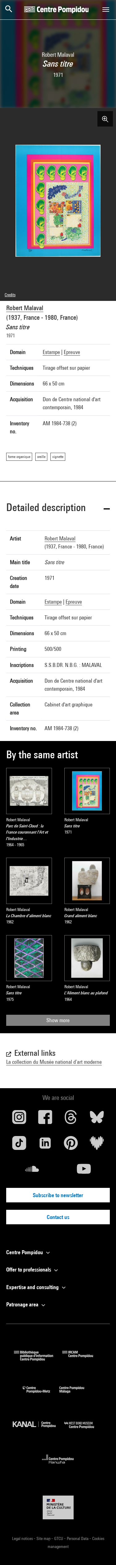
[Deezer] (97, 1145)
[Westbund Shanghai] (83, 1430)
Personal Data (78, 1538)
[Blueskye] (97, 1119)
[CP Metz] (41, 1394)
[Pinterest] (71, 1145)
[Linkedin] (45, 1145)
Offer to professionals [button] (29, 1269)
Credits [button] (10, 294)
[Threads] (71, 1119)
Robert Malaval (24, 308)
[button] (58, 508)
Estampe (51, 352)
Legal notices (23, 1538)
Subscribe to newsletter (58, 1195)
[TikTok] (19, 1145)
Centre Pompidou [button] (25, 1252)
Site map (44, 1538)
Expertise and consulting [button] (33, 1287)
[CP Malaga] (76, 1394)
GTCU (59, 1538)
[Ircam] (82, 1359)
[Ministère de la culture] (58, 1507)
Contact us (58, 1217)
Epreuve (72, 352)
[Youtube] (84, 1171)
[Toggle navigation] (106, 9)
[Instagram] (19, 1119)
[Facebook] (45, 1119)
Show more (58, 1020)
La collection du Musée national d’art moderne (54, 1062)
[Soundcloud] (32, 1171)
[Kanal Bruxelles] (39, 1430)
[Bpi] (38, 1359)
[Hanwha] (58, 1465)
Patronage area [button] (23, 1304)
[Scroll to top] (101, 1550)
